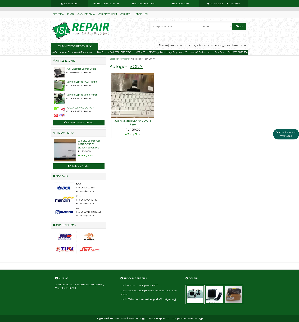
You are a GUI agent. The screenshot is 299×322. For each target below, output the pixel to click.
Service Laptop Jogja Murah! (82, 95)
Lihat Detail (134, 135)
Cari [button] (240, 26)
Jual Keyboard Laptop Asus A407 (139, 285)
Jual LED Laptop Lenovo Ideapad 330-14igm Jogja (149, 299)
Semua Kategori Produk (73, 46)
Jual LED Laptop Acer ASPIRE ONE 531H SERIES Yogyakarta (89, 144)
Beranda (58, 14)
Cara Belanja (86, 14)
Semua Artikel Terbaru (80, 122)
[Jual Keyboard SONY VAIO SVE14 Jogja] (132, 95)
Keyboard (124, 59)
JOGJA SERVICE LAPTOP (79, 108)
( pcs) (216, 3)
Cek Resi (125, 14)
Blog (70, 14)
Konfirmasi (141, 14)
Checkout (234, 3)
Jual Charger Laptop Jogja (81, 69)
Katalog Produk (80, 166)
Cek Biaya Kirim (107, 14)
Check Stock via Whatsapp (288, 134)
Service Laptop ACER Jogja (81, 82)
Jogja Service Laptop (108, 318)
